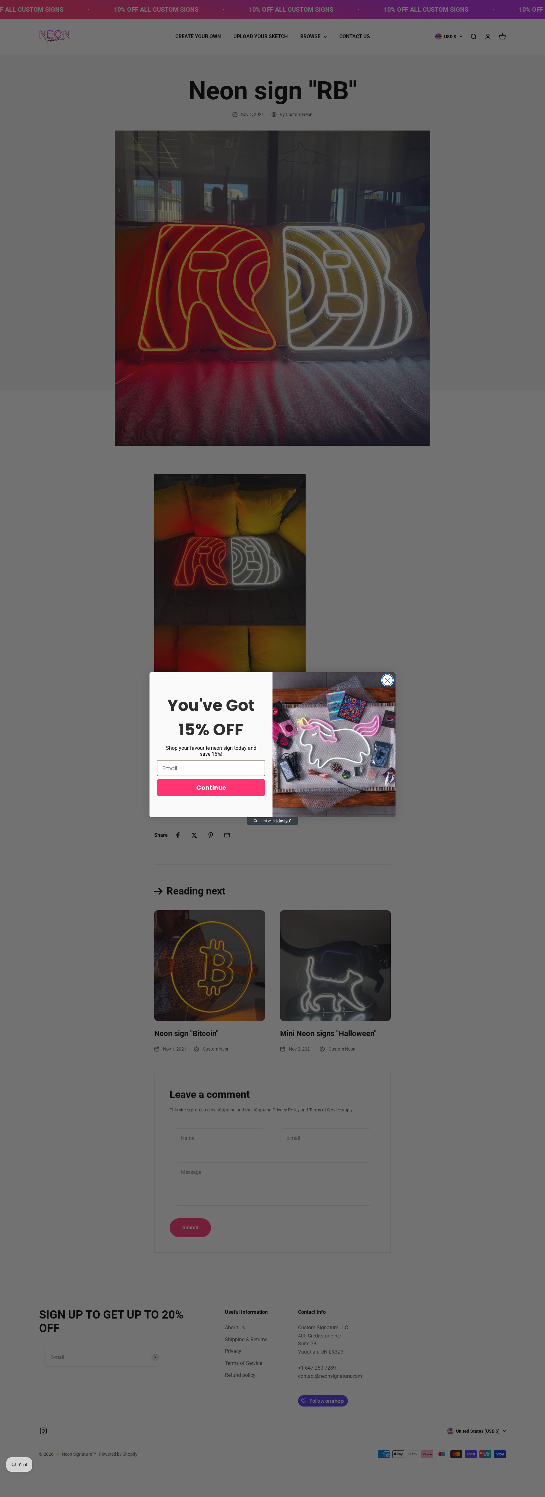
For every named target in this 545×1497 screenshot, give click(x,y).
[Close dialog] (387, 680)
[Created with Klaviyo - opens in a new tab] (272, 821)
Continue (211, 787)
